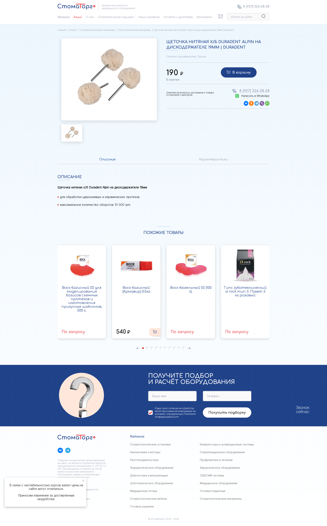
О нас (90, 17)
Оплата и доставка (178, 17)
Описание (107, 159)
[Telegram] (256, 103)
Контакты (204, 17)
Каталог (64, 17)
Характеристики (213, 159)
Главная (62, 30)
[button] (138, 348)
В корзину (241, 72)
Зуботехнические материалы (134, 30)
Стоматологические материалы (97, 30)
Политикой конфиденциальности (175, 415)
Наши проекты (149, 17)
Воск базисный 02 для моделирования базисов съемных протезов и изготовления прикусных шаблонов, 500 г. (82, 299)
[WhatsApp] (267, 103)
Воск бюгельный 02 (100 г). (191, 289)
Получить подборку (227, 412)
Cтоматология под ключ (116, 17)
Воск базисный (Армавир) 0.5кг (136, 289)
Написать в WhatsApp (255, 96)
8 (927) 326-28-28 (256, 6)
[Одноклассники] (251, 103)
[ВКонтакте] (246, 103)
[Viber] (262, 103)
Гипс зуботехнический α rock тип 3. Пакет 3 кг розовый (245, 291)
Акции (78, 17)
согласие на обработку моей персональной (174, 410)
